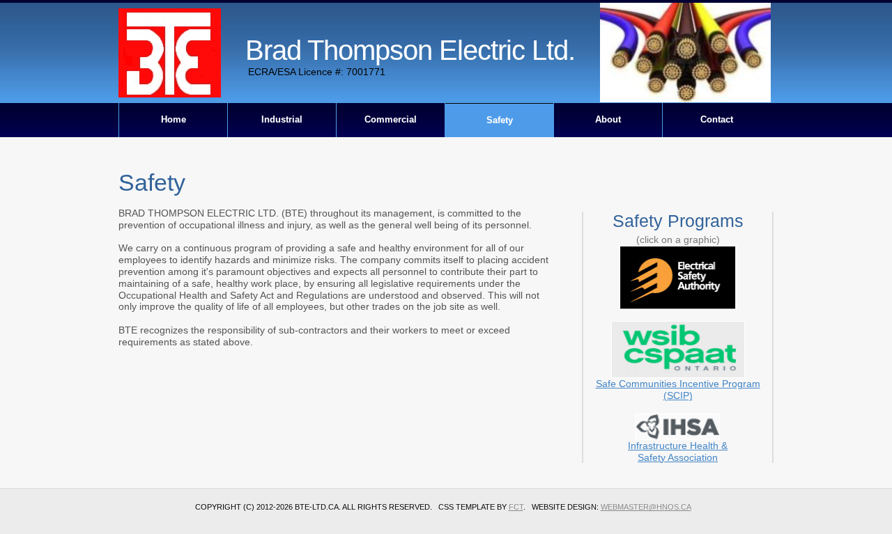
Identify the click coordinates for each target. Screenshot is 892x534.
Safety (499, 120)
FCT (516, 507)
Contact (716, 119)
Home (173, 119)
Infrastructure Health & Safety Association (678, 451)
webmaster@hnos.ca (646, 507)
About (608, 119)
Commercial (390, 119)
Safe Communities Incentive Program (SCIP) (678, 389)
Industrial (281, 119)
